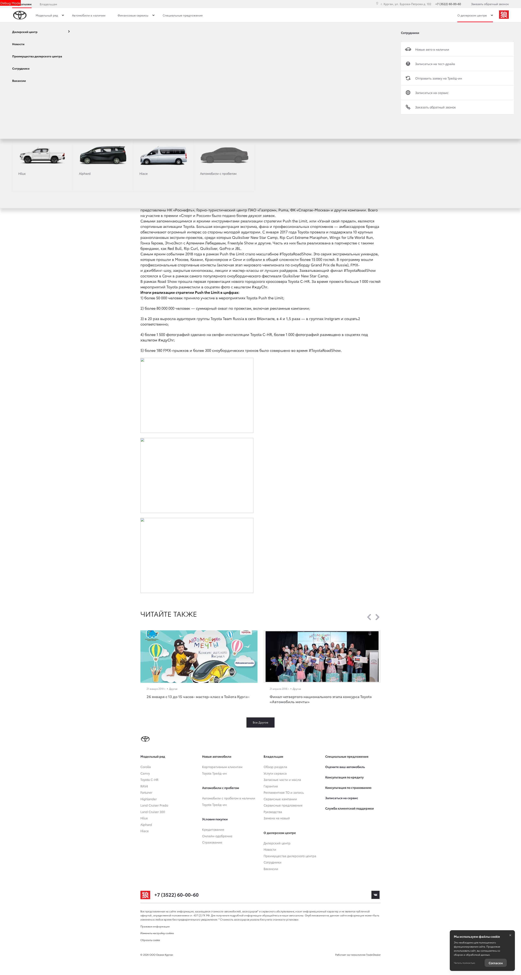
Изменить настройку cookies (157, 933)
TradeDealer (373, 954)
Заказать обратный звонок (490, 4)
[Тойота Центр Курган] (504, 15)
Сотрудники (410, 32)
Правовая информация (155, 926)
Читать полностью (464, 962)
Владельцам (48, 4)
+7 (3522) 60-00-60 (448, 4)
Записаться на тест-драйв (435, 63)
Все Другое (260, 722)
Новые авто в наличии (432, 49)
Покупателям (22, 4)
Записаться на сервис (432, 92)
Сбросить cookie (150, 940)
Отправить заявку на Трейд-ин (438, 78)
